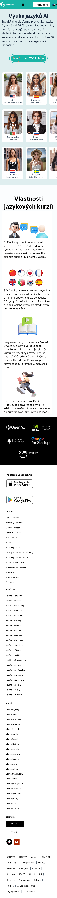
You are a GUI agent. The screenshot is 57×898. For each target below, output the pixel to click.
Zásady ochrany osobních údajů (20, 552)
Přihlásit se (15, 823)
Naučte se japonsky (14, 640)
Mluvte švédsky (12, 739)
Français (11, 868)
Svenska (11, 880)
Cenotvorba (11, 582)
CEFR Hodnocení (13, 528)
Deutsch (42, 862)
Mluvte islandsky (13, 729)
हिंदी (40, 874)
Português (24, 868)
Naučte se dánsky (13, 601)
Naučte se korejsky (14, 645)
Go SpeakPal (30, 891)
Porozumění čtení (13, 533)
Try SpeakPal (13, 891)
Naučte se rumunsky (15, 675)
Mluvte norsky (12, 734)
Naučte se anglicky (14, 596)
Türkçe (10, 886)
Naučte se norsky (13, 620)
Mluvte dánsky (12, 714)
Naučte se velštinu (14, 655)
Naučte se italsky (13, 665)
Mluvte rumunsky (13, 789)
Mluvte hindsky (12, 744)
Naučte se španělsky (15, 680)
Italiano (37, 880)
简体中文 (11, 857)
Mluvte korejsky (13, 759)
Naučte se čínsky (13, 650)
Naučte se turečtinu (14, 695)
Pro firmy (10, 572)
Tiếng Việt (45, 857)
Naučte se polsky (13, 685)
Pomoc (9, 542)
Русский (11, 874)
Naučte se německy (14, 610)
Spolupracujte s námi (15, 562)
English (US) (29, 862)
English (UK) (13, 862)
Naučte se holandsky (15, 605)
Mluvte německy (13, 724)
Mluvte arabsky (12, 749)
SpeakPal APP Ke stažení (16, 567)
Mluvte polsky (12, 798)
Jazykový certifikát (14, 523)
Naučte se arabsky (14, 635)
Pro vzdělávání (12, 577)
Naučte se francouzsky (16, 660)
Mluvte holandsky (13, 719)
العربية (34, 857)
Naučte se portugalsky (16, 670)
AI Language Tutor (26, 886)
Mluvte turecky (12, 808)
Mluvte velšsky (12, 769)
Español (36, 868)
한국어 (32, 874)
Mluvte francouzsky (14, 774)
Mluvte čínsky (12, 764)
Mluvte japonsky (13, 754)
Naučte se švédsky (14, 625)
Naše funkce (11, 537)
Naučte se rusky (13, 690)
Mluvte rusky (11, 803)
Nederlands (24, 880)
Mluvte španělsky (13, 793)
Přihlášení (41, 4)
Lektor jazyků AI (13, 518)
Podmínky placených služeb (18, 557)
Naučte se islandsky (14, 615)
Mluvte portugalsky (14, 784)
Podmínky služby (13, 547)
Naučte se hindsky (14, 630)
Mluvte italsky (12, 779)
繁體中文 (23, 857)
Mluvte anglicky (12, 709)
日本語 (22, 874)
